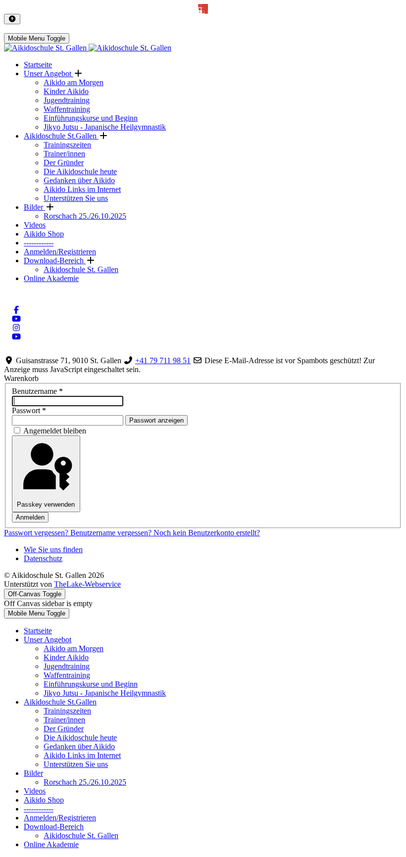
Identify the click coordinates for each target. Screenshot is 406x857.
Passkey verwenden (46, 504)
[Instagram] (16, 328)
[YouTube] (16, 319)
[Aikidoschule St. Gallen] (87, 48)
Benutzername (37, 391)
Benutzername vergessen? (111, 532)
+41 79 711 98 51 (163, 360)
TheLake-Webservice (87, 584)
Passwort (29, 410)
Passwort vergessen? (37, 532)
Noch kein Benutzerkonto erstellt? (206, 532)
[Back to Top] (12, 19)
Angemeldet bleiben (54, 431)
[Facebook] (16, 310)
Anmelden (30, 517)
